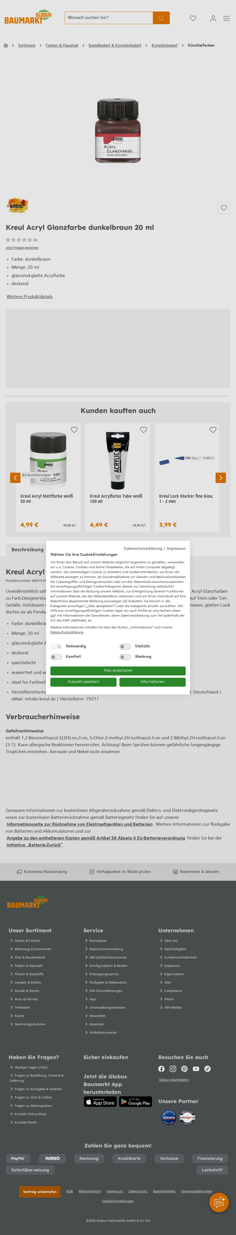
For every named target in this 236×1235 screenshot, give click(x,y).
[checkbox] (56, 646)
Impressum (176, 549)
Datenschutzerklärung (143, 549)
